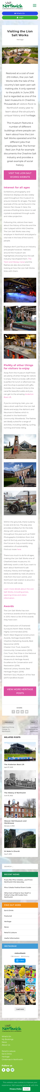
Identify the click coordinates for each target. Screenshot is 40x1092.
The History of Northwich (15, 793)
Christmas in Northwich (12, 1059)
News (6, 927)
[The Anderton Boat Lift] (20, 751)
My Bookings (7, 1039)
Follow (21, 960)
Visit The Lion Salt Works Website (20, 175)
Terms (18, 1080)
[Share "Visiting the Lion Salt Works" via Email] (26, 711)
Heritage (20, 40)
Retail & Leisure (10, 933)
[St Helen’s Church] (20, 838)
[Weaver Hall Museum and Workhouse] (20, 808)
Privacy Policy (8, 1080)
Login (21, 17)
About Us (6, 1045)
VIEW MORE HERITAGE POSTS (20, 691)
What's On (20, 13)
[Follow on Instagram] (12, 1070)
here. (19, 549)
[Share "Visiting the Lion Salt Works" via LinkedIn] (22, 711)
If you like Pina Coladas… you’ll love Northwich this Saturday (18, 881)
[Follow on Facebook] (3, 1070)
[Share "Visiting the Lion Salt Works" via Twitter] (18, 711)
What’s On (6, 1036)
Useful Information (11, 938)
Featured (8, 916)
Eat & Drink (8, 910)
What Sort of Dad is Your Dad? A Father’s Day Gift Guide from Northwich (17, 895)
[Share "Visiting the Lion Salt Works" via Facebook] (13, 711)
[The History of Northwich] (20, 779)
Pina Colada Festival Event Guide (17, 887)
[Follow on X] (8, 1070)
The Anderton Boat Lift (14, 764)
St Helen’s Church (12, 851)
